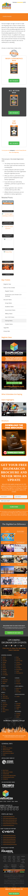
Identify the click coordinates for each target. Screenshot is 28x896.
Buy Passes (5, 770)
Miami (17, 657)
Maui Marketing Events (13, 859)
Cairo (4, 694)
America (4, 702)
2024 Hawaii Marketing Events (10, 818)
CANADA (17, 678)
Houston (4, 671)
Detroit (4, 667)
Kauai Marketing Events (6, 866)
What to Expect (6, 749)
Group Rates (8, 303)
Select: (4, 645)
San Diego (18, 667)
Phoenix (18, 666)
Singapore (18, 707)
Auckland (18, 713)
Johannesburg (6, 698)
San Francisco (19, 669)
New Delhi (18, 703)
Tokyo (17, 708)
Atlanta (4, 657)
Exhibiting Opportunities (8, 777)
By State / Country (18, 645)
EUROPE (3, 677)
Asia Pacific (5, 704)
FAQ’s (4, 755)
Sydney (17, 717)
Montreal (18, 680)
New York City (19, 660)
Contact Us (5, 779)
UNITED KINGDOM (19, 694)
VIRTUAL (3, 700)
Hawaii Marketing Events (9, 816)
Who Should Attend (7, 751)
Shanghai (18, 705)
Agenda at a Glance (7, 748)
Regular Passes (9, 291)
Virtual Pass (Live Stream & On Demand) (13, 295)
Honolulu (5, 669)
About (4, 746)
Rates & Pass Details (9, 287)
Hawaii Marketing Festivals (9, 835)
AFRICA (3, 692)
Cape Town (5, 696)
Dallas (4, 664)
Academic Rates (9, 306)
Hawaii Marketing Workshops (10, 844)
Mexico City (18, 688)
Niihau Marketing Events (22, 866)
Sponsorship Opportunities (9, 775)
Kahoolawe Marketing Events (14, 866)
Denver (4, 666)
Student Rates (9, 324)
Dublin (4, 683)
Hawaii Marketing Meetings (9, 837)
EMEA (4, 708)
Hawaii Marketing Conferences (10, 823)
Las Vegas (5, 673)
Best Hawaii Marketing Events (10, 820)
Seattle (17, 671)
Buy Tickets (6, 280)
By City (13, 645)
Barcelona (5, 681)
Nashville (18, 659)
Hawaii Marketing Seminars (9, 841)
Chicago (4, 662)
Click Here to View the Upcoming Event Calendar (14, 649)
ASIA (16, 701)
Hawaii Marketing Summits (9, 842)
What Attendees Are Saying (12, 394)
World (4, 711)
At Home (4, 706)
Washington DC (19, 673)
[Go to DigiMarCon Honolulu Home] (7, 9)
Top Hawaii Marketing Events (10, 822)
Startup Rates (9, 320)
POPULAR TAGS (7, 814)
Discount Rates (8, 299)
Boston (4, 659)
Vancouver (18, 683)
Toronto (18, 681)
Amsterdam (5, 679)
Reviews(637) (19, 2)
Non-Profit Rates (9, 317)
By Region (23, 645)
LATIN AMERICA (19, 686)
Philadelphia (19, 664)
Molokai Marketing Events (23, 859)
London (18, 696)
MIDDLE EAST (5, 686)
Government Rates (10, 310)
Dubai (4, 688)
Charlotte (5, 660)
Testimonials (6, 773)
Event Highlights (8, 400)
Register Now (7, 284)
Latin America (6, 709)
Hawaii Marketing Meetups (9, 839)
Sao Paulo (18, 691)
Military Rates (8, 313)
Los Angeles (5, 674)
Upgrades (6, 327)
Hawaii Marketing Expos (8, 825)
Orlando (18, 662)
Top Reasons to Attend (8, 753)
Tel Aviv (4, 689)
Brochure (5, 421)
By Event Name (8, 645)
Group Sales (7, 331)
